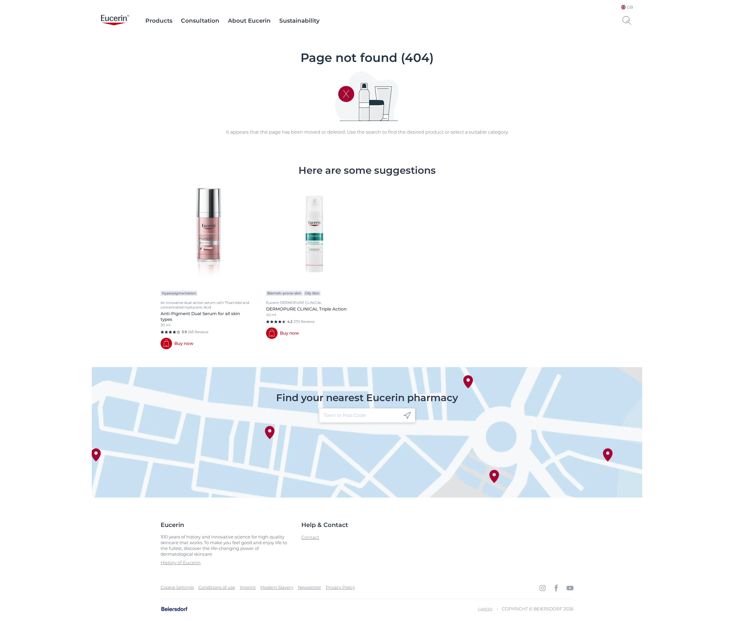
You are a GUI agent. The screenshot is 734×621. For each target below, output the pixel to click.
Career (485, 609)
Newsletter (309, 587)
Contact (310, 537)
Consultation (200, 20)
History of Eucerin (181, 562)
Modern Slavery (276, 587)
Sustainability (299, 20)
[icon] (407, 415)
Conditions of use (216, 587)
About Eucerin (249, 20)
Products (158, 20)
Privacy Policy (340, 587)
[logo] (115, 20)
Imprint (248, 587)
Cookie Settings (177, 587)
